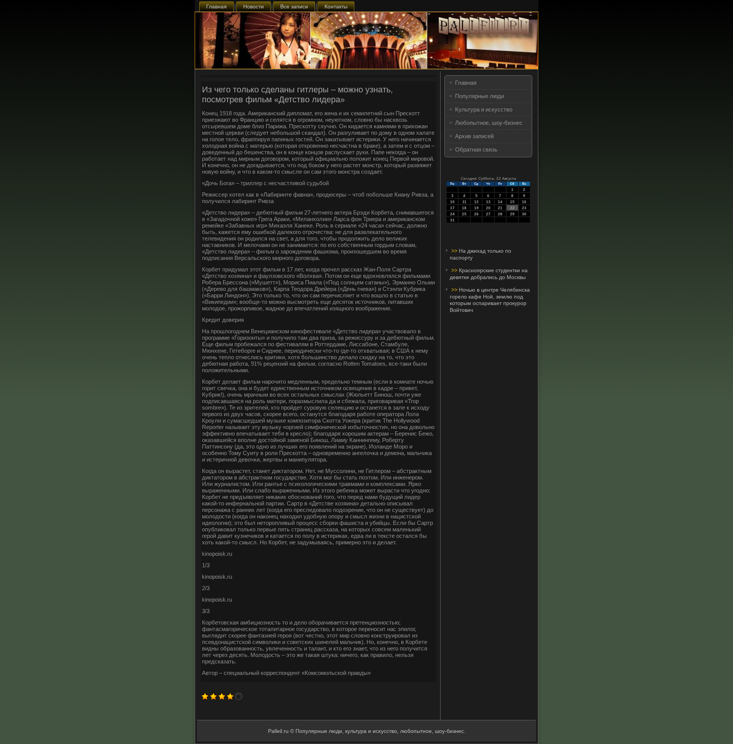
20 (488, 208)
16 (524, 202)
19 (476, 208)
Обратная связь (476, 149)
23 (524, 208)
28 (500, 214)
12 (476, 202)
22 (512, 208)
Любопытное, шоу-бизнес (489, 122)
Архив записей (474, 136)
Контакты (336, 6)
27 (488, 214)
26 (476, 214)
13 (488, 202)
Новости (253, 6)
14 (500, 202)
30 (524, 214)
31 (452, 220)
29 (512, 214)
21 (500, 208)
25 (464, 214)
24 (452, 214)
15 (512, 202)
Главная (216, 6)
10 (452, 202)
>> (455, 251)
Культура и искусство (483, 109)
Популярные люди (479, 96)
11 (464, 202)
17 (452, 208)
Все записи (294, 6)
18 (464, 208)
